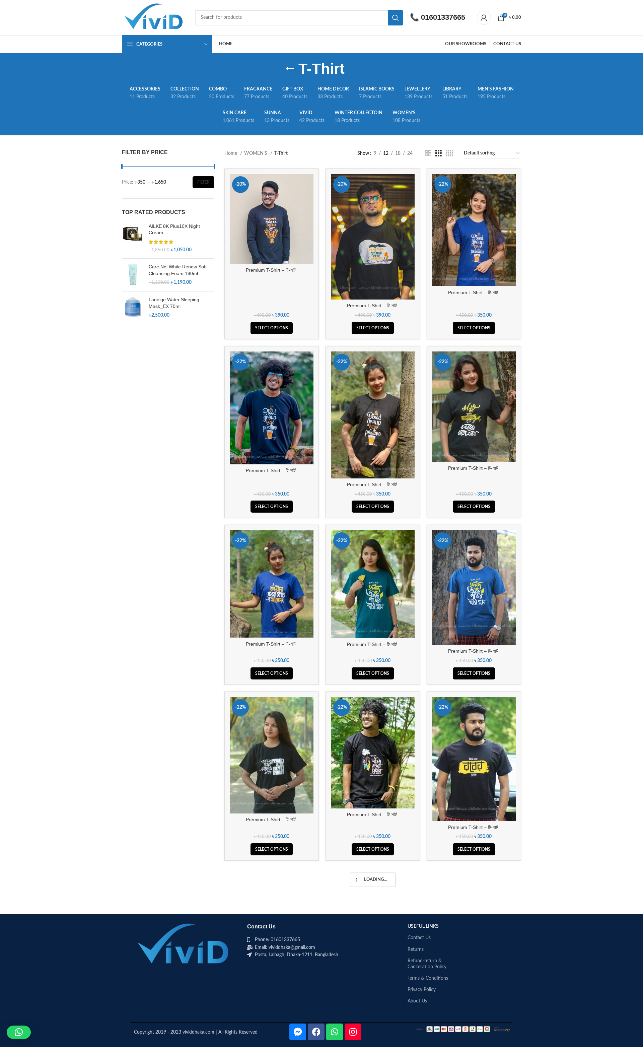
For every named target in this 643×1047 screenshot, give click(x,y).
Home (231, 153)
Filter (203, 182)
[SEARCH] (395, 17)
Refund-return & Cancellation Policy (427, 964)
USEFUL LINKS (423, 926)
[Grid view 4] (449, 153)
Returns (416, 949)
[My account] (484, 17)
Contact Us (419, 937)
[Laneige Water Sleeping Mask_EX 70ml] (133, 308)
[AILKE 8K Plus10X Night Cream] (133, 238)
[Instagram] (353, 1032)
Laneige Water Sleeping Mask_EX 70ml (174, 303)
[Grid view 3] (438, 153)
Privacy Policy (422, 989)
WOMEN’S (256, 153)
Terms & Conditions (428, 978)
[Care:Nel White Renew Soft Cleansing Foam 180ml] (133, 275)
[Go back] (290, 68)
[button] (19, 1032)
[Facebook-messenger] (297, 1032)
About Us (417, 1001)
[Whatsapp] (334, 1032)
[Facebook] (316, 1032)
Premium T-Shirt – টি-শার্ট (271, 270)
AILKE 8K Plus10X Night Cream (174, 229)
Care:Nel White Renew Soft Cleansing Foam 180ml (178, 270)
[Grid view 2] (428, 153)
